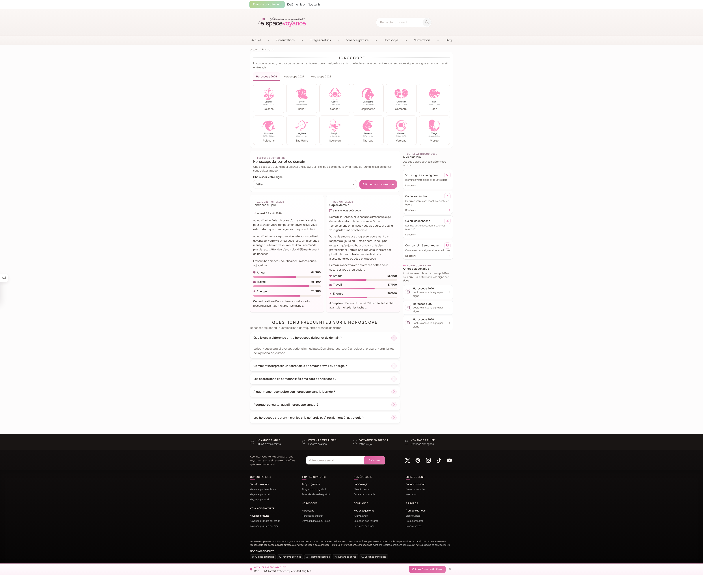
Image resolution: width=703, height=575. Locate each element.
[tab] (266, 76)
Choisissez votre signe (268, 177)
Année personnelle (364, 494)
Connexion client (415, 484)
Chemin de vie (361, 489)
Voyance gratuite (259, 515)
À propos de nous (415, 510)
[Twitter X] (407, 460)
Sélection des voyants (366, 520)
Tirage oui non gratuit (314, 489)
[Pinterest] (418, 460)
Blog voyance (413, 515)
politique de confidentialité (436, 544)
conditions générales (402, 544)
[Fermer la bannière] (450, 569)
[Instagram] (428, 460)
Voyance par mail (259, 499)
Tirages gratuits (311, 484)
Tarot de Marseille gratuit (316, 494)
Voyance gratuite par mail (264, 526)
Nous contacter (414, 520)
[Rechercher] (427, 22)
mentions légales (381, 544)
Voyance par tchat (260, 494)
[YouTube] (449, 460)
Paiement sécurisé (364, 526)
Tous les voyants (259, 484)
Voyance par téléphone (263, 489)
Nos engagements (364, 510)
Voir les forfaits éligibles (427, 569)
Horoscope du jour (312, 515)
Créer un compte (415, 489)
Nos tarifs (411, 494)
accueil (254, 49)
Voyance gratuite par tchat (265, 520)
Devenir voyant (414, 526)
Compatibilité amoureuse (316, 520)
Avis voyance (361, 515)
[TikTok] (438, 460)
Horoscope (308, 510)
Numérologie (361, 484)
